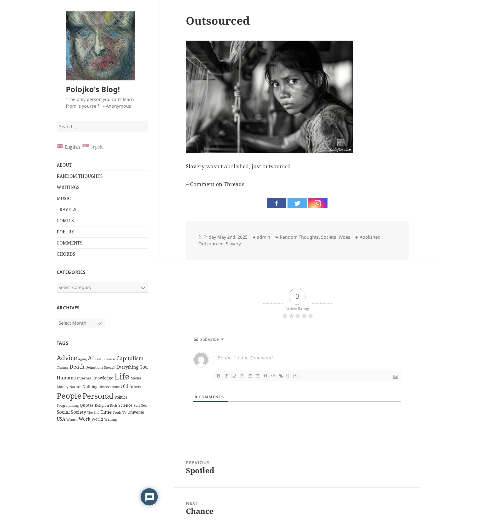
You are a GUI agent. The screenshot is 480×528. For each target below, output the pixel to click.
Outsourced (211, 244)
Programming (68, 405)
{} (288, 375)
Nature (75, 386)
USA (61, 419)
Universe (136, 412)
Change (62, 367)
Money (62, 386)
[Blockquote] (265, 375)
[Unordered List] (257, 375)
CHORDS (66, 254)
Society (78, 412)
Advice (67, 357)
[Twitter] (297, 203)
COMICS (65, 221)
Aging (82, 359)
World (97, 419)
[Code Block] (273, 375)
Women (72, 419)
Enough (109, 367)
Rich (113, 405)
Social (63, 412)
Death (76, 366)
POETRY (65, 232)
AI (91, 358)
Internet (84, 378)
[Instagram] (318, 203)
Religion (102, 405)
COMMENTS (69, 243)
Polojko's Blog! (93, 89)
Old (124, 386)
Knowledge (102, 378)
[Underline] (234, 375)
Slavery (233, 244)
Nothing (90, 386)
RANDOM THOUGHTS (80, 176)
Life (121, 376)
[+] (296, 375)
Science (125, 405)
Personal (97, 396)
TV (124, 412)
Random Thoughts (299, 237)
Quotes (87, 405)
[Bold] (218, 375)
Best (98, 359)
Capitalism (130, 358)
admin (263, 237)
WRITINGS (68, 187)
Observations (109, 387)
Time (106, 412)
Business (108, 359)
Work (84, 419)
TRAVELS (66, 209)
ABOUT (64, 165)
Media (136, 378)
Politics (120, 397)
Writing (110, 419)
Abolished (370, 237)
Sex (144, 405)
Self (137, 405)
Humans (66, 377)
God (143, 367)
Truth (117, 412)
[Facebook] (276, 203)
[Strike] (242, 375)
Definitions (94, 367)
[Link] (281, 375)
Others (135, 386)
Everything (127, 367)
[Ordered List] (250, 375)
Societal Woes (335, 237)
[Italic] (226, 375)
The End (93, 412)
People (69, 395)
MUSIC (64, 198)
